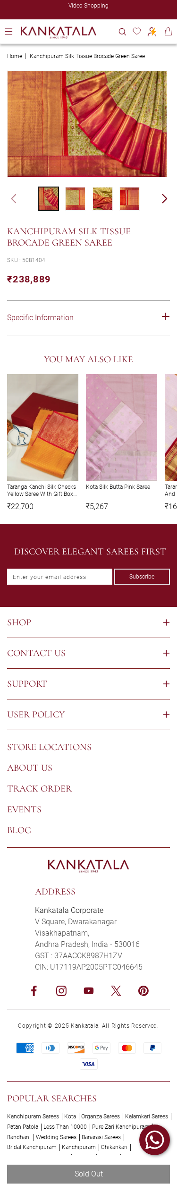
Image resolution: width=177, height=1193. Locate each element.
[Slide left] (9, 199)
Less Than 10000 (65, 1127)
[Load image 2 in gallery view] (75, 199)
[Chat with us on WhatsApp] (154, 1140)
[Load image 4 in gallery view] (129, 199)
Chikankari (114, 1147)
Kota (70, 1116)
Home (14, 56)
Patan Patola (22, 1127)
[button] (122, 31)
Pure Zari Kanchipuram (121, 1127)
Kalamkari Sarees (146, 1116)
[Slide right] (169, 199)
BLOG (19, 830)
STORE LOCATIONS (49, 747)
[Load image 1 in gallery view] (48, 199)
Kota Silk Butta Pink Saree (118, 487)
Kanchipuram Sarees (33, 1116)
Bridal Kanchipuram (32, 1147)
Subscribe (141, 576)
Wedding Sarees (56, 1137)
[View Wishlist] (136, 31)
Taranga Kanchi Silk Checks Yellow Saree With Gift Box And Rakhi (41, 490)
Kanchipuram (79, 1147)
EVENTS (24, 809)
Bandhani (19, 1137)
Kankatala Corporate (69, 910)
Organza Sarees (100, 1116)
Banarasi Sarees (101, 1137)
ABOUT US (29, 768)
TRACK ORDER (39, 788)
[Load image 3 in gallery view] (103, 199)
